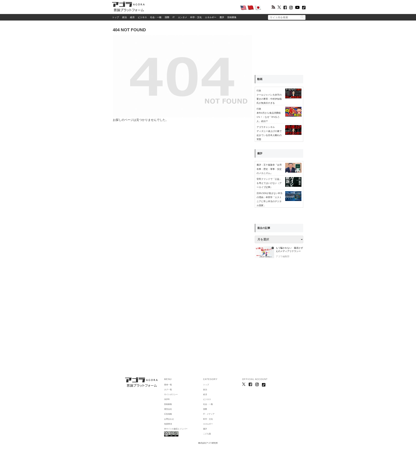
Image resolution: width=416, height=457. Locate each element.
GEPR (167, 399)
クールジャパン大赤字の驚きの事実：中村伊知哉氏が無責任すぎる (269, 98)
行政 (259, 90)
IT (174, 17)
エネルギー (210, 17)
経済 (132, 17)
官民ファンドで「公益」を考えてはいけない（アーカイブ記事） (269, 183)
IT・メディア (208, 414)
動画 (259, 79)
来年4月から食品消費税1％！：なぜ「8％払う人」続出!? (269, 117)
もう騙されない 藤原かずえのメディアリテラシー (289, 249)
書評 (222, 17)
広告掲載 (168, 414)
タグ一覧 (168, 389)
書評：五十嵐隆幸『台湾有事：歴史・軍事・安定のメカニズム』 (269, 169)
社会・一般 (156, 17)
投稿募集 (231, 17)
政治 (124, 17)
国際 (167, 17)
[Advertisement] (192, 7)
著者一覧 (168, 385)
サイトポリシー (171, 394)
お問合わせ (169, 419)
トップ (115, 17)
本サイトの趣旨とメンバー (176, 429)
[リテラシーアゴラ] (264, 252)
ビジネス (142, 17)
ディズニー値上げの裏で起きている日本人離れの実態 (269, 135)
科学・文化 (196, 17)
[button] (302, 17)
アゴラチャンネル (266, 127)
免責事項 (168, 424)
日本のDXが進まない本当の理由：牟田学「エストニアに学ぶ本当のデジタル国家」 (269, 199)
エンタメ (182, 17)
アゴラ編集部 (282, 256)
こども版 (207, 434)
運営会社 (168, 409)
